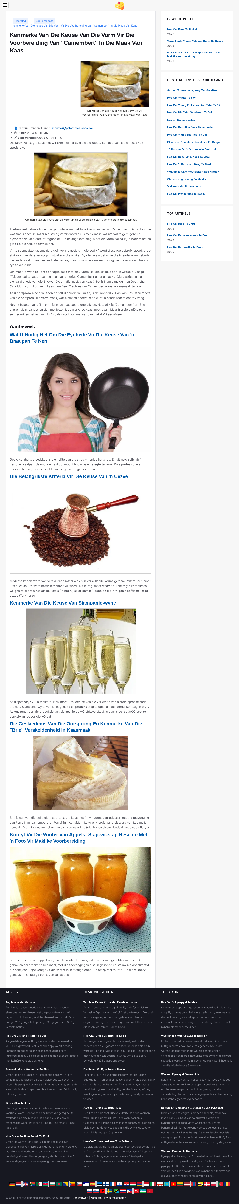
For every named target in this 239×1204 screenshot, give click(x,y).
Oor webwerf (80, 1197)
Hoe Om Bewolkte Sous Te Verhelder (190, 127)
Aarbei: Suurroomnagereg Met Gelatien (192, 90)
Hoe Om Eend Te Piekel (182, 29)
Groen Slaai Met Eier (19, 1102)
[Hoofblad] (119, 5)
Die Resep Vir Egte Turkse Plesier (104, 1069)
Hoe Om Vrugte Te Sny (181, 97)
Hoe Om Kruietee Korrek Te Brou (188, 235)
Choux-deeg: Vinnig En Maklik (186, 179)
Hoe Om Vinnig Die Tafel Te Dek (187, 134)
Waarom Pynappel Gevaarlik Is (180, 1074)
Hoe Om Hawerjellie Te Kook (185, 246)
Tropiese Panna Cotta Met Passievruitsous (110, 1002)
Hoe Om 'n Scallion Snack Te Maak (28, 1136)
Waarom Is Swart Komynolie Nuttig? (184, 1035)
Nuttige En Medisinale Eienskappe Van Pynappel (192, 1107)
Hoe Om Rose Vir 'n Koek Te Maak (188, 156)
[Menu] (5, 5)
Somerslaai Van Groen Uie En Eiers (28, 1069)
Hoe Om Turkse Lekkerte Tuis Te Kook (107, 1141)
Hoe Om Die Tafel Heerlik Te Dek (26, 1035)
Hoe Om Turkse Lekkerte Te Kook (104, 1035)
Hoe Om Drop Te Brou (181, 223)
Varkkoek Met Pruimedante (184, 186)
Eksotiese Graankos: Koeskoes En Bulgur (194, 142)
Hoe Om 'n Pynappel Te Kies (179, 1002)
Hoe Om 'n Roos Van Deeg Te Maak (189, 164)
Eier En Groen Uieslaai (181, 119)
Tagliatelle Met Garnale (20, 1002)
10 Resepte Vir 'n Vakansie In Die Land (191, 149)
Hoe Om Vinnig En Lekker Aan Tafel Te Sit (193, 105)
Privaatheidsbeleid (115, 1197)
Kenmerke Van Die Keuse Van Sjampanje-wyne (63, 603)
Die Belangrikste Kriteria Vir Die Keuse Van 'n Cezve (69, 476)
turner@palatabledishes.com (74, 128)
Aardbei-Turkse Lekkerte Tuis (102, 1107)
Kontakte (96, 1197)
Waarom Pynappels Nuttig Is (179, 1150)
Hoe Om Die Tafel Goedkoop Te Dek (190, 112)
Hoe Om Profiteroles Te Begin (186, 193)
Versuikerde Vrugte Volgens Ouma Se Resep (195, 40)
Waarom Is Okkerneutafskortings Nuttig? (193, 171)
